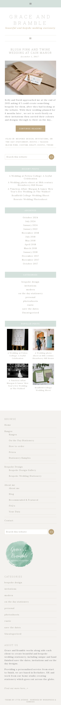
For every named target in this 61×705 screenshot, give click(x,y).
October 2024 (30, 217)
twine (50, 145)
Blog (11, 494)
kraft (32, 145)
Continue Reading (30, 128)
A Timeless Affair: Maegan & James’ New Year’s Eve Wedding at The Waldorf (30, 190)
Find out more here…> (16, 688)
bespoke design (25, 139)
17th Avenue (21, 700)
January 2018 (30, 252)
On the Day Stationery (21, 440)
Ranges (8, 431)
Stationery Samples (20, 458)
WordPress (48, 700)
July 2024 (30, 221)
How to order (16, 446)
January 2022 (30, 229)
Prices (12, 452)
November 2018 (30, 233)
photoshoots (30, 301)
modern (30, 289)
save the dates (30, 308)
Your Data (14, 511)
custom (23, 145)
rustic (33, 142)
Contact (8, 520)
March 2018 (30, 248)
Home (7, 425)
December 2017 (30, 256)
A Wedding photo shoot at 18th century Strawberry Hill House (30, 183)
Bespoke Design (13, 466)
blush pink (12, 145)
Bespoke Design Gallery (22, 470)
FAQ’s (12, 505)
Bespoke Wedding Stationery (25, 476)
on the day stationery (30, 293)
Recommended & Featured (23, 500)
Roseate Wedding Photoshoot (30, 199)
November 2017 (30, 259)
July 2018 (30, 236)
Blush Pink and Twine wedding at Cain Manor (30, 51)
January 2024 (30, 225)
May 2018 (30, 240)
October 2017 (30, 263)
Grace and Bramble (30, 19)
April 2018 (30, 244)
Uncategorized (30, 312)
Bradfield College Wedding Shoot (30, 195)
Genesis (31, 702)
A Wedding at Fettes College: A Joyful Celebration (30, 177)
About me (9, 485)
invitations (41, 139)
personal (30, 297)
